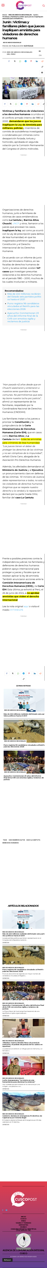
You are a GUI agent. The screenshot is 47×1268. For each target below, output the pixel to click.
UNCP (16, 223)
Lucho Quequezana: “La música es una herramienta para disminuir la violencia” (18, 1081)
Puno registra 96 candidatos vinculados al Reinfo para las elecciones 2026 (23, 306)
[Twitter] (14, 61)
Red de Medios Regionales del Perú (19, 53)
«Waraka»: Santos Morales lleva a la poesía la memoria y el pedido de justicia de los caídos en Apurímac (22, 1044)
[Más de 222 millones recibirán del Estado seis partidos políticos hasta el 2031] (24, 700)
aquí (26, 606)
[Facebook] (9, 61)
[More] (42, 72)
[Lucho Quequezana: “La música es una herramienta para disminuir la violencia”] (23, 1065)
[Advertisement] (23, 180)
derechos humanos (10, 843)
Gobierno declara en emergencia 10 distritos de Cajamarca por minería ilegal (22, 1117)
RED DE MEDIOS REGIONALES (20, 15)
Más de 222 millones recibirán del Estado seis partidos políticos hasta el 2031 (24, 297)
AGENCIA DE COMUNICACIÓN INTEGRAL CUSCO (23, 1252)
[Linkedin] (36, 61)
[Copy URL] (42, 66)
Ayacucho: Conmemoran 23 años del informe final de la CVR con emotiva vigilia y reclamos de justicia (23, 317)
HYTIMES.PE (16, 610)
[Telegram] (25, 61)
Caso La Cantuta (33, 840)
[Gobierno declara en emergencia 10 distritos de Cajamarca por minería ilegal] (23, 1101)
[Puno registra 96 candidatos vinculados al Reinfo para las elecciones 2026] (24, 731)
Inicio (4, 15)
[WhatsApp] (20, 61)
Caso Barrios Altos (17, 840)
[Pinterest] (31, 61)
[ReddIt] (42, 61)
